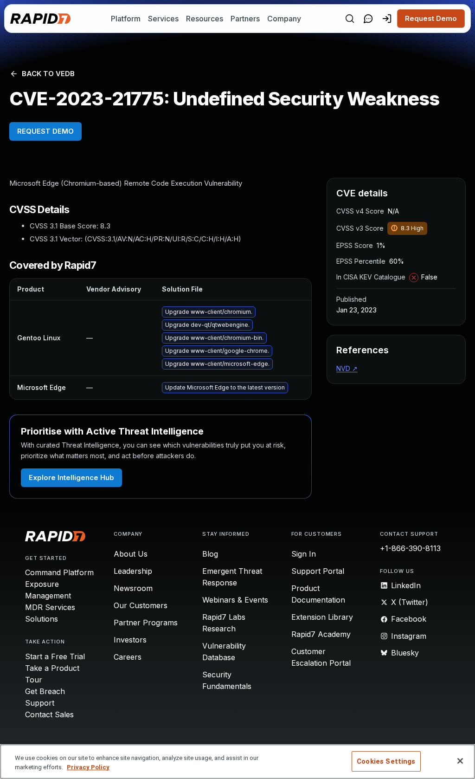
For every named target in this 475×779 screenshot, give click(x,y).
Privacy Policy (88, 767)
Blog (210, 553)
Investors (130, 639)
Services (163, 18)
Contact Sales (49, 714)
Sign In (303, 553)
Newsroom (133, 588)
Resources (204, 18)
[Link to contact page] (368, 18)
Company (284, 18)
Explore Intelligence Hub (71, 477)
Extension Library (322, 617)
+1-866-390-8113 (410, 548)
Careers (127, 657)
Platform (126, 18)
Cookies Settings (386, 761)
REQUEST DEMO (45, 131)
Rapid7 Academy (321, 634)
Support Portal (317, 571)
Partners (245, 18)
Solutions (41, 618)
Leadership (133, 571)
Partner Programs (146, 622)
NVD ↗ (347, 368)
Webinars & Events (235, 599)
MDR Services (50, 607)
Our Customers (140, 605)
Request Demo (431, 18)
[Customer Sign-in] (387, 18)
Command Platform (59, 572)
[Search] (349, 18)
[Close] (460, 761)
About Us (131, 553)
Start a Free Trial (55, 656)
